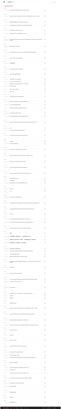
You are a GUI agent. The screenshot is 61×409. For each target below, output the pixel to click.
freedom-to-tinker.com (5, 346)
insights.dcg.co (6, 319)
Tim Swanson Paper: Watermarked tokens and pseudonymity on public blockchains (22, 357)
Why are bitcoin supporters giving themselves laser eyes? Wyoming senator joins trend (23, 122)
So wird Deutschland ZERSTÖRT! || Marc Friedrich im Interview (19, 10)
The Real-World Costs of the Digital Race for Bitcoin (18, 33)
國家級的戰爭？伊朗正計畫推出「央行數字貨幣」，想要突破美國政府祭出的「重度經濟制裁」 (23, 239)
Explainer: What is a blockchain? (15, 46)
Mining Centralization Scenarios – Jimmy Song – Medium (18, 256)
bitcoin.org (5, 213)
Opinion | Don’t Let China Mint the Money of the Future (18, 149)
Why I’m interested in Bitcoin (14, 89)
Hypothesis (11, 295)
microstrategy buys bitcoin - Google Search (16, 69)
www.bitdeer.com (6, 248)
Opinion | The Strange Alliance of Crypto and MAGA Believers (19, 101)
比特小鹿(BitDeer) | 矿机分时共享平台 (15, 248)
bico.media (5, 208)
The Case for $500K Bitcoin (14, 143)
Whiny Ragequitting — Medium (14, 355)
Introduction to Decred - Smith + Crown (16, 281)
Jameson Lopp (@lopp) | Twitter (15, 254)
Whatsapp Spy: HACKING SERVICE (15, 74)
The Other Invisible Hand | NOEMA (15, 104)
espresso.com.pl (6, 25)
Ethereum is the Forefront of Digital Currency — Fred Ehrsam (19, 83)
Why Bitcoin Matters (13, 386)
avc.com (5, 91)
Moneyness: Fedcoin (13, 340)
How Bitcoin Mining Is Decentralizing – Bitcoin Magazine (18, 167)
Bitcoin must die (12, 267)
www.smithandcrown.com (6, 282)
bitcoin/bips (12, 141)
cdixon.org (5, 89)
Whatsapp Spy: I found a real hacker (15, 79)
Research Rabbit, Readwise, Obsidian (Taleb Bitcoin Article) (19, 116)
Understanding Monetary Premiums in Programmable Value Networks (20, 228)
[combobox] (23, 2)
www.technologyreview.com (6, 47)
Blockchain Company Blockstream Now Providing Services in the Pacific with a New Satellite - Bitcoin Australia (25, 262)
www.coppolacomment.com (6, 113)
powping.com (6, 188)
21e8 (10, 191)
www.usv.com (6, 81)
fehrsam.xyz (6, 83)
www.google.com (6, 69)
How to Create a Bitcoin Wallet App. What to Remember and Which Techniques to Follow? (23, 279)
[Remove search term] (11, 2)
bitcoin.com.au (6, 261)
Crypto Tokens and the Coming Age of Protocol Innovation (19, 135)
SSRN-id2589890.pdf (13, 392)
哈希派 (11, 233)
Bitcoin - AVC (12, 91)
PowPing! (11, 188)
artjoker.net (5, 279)
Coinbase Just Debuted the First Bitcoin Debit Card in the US (19, 367)
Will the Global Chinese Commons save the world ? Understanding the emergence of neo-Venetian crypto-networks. (26, 40)
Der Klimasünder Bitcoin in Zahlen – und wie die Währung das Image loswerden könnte (23, 52)
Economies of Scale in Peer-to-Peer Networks (17, 96)
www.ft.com (5, 107)
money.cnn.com (6, 173)
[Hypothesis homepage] (5, 2)
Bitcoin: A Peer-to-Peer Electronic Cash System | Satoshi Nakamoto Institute (21, 222)
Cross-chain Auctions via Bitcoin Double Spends (17, 130)
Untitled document (13, 402)
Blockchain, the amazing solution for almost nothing (18, 161)
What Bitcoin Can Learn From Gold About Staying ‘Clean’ (18, 182)
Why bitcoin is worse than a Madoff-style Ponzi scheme (18, 107)
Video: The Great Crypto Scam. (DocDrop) (16, 58)
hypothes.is (5, 295)
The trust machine (12, 369)
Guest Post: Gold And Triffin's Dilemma (16, 273)
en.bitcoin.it (5, 362)
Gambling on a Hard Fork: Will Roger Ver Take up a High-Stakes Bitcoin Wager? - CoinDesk (24, 308)
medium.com (6, 130)
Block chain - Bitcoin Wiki (14, 362)
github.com (5, 141)
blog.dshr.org (6, 96)
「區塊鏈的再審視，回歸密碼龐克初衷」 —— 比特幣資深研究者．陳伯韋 (20, 236)
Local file (5, 392)
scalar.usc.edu (6, 74)
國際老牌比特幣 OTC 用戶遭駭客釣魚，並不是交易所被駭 (18, 242)
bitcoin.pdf (11, 213)
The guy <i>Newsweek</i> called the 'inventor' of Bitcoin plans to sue (20, 173)
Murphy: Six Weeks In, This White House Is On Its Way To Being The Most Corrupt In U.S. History (24, 16)
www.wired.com (6, 367)
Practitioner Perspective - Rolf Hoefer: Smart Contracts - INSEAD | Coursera (21, 155)
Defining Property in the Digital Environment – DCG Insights (19, 319)
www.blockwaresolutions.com (6, 197)
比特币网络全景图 (12, 63)
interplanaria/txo (12, 180)
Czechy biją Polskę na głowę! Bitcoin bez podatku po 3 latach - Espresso (21, 25)
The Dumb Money (12, 287)
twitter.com (5, 254)
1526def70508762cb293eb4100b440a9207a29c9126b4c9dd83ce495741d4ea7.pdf (22, 208)
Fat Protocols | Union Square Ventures (16, 81)
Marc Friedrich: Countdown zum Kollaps (16, 30)
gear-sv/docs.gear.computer (14, 178)
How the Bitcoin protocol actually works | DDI (17, 383)
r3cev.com (5, 357)
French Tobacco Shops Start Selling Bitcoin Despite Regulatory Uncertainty (21, 250)
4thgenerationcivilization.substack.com (6, 40)
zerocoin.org (6, 402)
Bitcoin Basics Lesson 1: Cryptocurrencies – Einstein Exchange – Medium (21, 293)
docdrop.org (6, 58)
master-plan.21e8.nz (6, 191)
